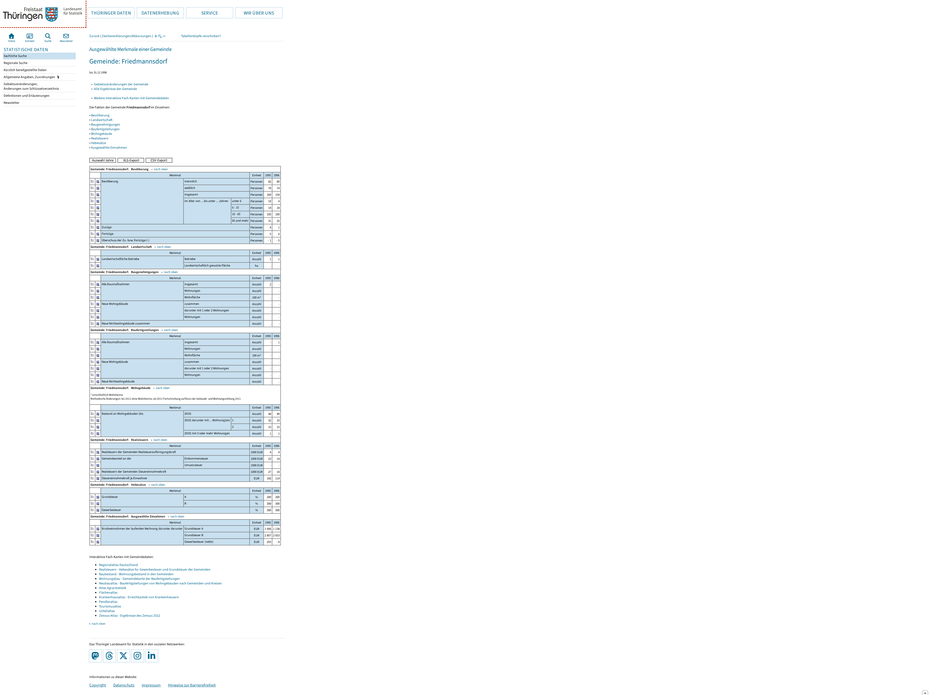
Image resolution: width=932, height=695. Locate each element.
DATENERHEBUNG (158, 13)
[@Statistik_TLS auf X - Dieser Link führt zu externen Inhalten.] (124, 656)
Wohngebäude (101, 133)
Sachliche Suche (15, 56)
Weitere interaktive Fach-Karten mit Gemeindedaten (131, 98)
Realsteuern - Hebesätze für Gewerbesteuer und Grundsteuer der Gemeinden (154, 569)
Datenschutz (123, 685)
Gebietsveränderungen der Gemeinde (121, 84)
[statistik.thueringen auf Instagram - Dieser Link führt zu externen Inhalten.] (139, 656)
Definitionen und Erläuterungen (26, 95)
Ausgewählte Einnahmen (109, 147)
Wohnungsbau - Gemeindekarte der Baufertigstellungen (139, 578)
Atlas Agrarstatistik (112, 588)
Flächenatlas (108, 592)
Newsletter (11, 102)
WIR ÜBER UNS (254, 13)
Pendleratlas (108, 601)
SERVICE (202, 13)
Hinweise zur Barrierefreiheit (192, 685)
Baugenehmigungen (105, 124)
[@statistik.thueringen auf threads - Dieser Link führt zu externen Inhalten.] (110, 656)
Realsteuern (99, 138)
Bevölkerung (100, 115)
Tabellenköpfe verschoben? (201, 36)
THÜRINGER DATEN (109, 13)
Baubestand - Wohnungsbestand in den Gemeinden (136, 574)
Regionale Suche (15, 63)
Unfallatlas (107, 611)
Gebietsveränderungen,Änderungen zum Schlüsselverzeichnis (31, 86)
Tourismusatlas (110, 606)
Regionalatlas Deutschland (118, 565)
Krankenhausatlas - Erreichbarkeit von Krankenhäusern (139, 597)
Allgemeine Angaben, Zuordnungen (30, 77)
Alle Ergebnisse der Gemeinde (115, 89)
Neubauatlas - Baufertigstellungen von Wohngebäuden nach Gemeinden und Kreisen (160, 583)
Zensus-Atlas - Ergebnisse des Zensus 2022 (129, 615)
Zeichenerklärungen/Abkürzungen (126, 36)
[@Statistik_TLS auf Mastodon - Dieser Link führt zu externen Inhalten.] (96, 656)
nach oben (161, 169)
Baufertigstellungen (105, 129)
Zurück (94, 36)
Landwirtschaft (101, 120)
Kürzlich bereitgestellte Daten (25, 70)
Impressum (151, 685)
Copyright (97, 685)
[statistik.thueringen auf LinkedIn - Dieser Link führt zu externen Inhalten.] (153, 656)
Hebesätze (98, 143)
